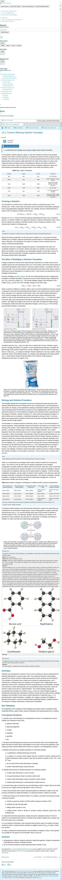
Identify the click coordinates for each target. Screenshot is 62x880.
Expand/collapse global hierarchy (3, 128)
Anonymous (5, 852)
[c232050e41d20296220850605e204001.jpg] (31, 652)
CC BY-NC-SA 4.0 (21, 851)
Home (9, 127)
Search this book (4, 27)
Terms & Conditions (54, 876)
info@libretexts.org (37, 877)
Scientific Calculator (8, 85)
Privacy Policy (44, 876)
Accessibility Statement (7, 877)
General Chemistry (34, 127)
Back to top (4, 857)
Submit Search (5, 32)
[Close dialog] (1, 113)
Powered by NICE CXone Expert (24, 871)
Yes (5, 865)
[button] (5, 97)
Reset (2, 43)
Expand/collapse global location (59, 127)
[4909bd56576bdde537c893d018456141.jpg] (31, 625)
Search (4, 124)
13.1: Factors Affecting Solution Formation (21, 849)
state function (20, 276)
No (10, 865)
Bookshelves (19, 127)
